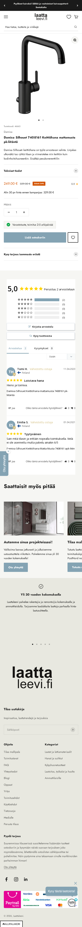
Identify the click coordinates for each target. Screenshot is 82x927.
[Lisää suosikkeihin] (73, 237)
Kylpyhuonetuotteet (55, 765)
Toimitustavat (11, 758)
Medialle (8, 817)
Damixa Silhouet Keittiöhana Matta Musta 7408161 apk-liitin (41, 448)
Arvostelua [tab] (15, 348)
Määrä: (8, 204)
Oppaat (8, 785)
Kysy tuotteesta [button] (42, 336)
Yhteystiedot (10, 771)
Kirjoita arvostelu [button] (42, 326)
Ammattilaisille (53, 778)
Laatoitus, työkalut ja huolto (60, 771)
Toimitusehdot (11, 798)
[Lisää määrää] (24, 212)
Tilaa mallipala (12, 752)
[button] (67, 408)
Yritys (7, 791)
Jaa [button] (13, 408)
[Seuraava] (77, 5)
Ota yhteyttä (15, 567)
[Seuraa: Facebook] (6, 879)
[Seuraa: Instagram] (16, 879)
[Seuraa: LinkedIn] (25, 879)
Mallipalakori (11, 924)
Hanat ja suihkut (54, 758)
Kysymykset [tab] (41, 348)
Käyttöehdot (10, 804)
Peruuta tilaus (11, 824)
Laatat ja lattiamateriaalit (58, 752)
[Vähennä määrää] (9, 212)
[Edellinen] (4, 5)
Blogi (7, 778)
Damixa (8, 132)
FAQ (6, 765)
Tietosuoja (9, 811)
